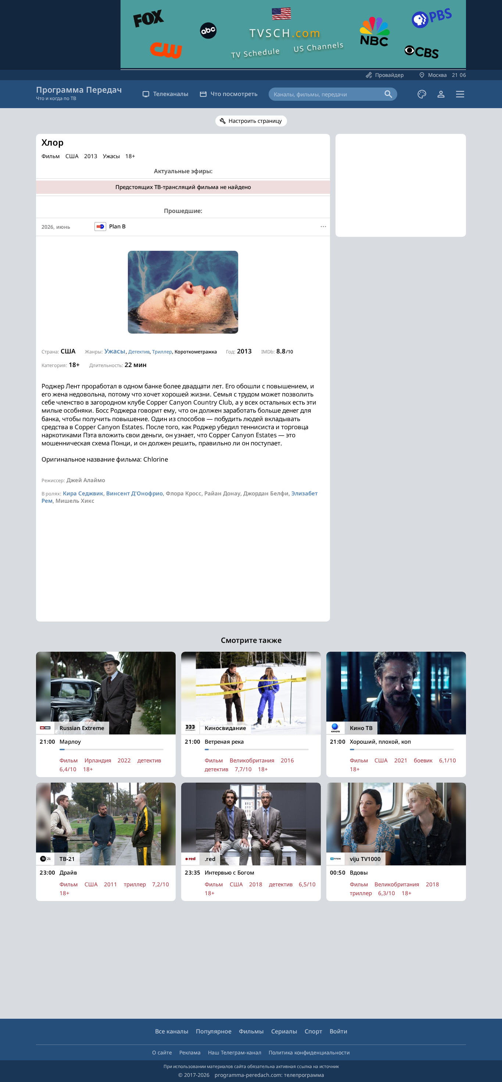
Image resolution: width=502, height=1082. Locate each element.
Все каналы (172, 1031)
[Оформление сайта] (421, 94)
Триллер (162, 351)
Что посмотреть (234, 94)
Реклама (190, 1052)
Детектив (139, 351)
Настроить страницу (255, 120)
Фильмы (251, 1031)
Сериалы (284, 1031)
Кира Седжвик (83, 493)
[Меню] (460, 94)
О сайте (162, 1052)
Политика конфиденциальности (309, 1052)
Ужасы (114, 351)
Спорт (313, 1031)
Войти (338, 1031)
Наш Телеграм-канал (234, 1052)
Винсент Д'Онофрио (134, 493)
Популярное (214, 1031)
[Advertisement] (183, 570)
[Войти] (441, 94)
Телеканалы (171, 94)
